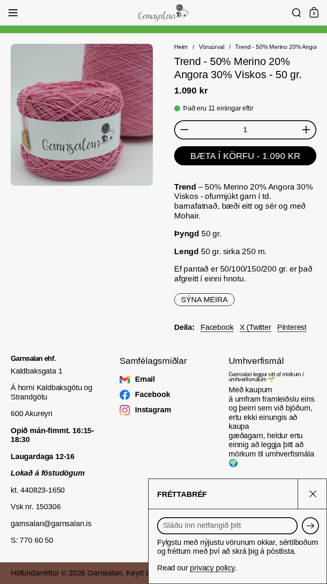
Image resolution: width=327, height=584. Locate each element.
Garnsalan (104, 573)
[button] (296, 12)
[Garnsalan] (164, 13)
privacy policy (212, 568)
